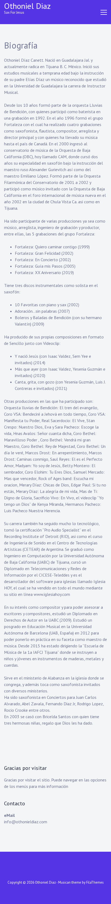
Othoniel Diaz (27, 6)
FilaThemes (95, 882)
